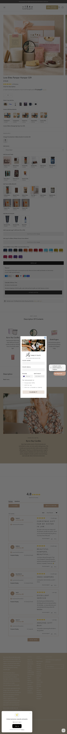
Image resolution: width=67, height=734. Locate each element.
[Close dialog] (45, 337)
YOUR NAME (26, 360)
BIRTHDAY (37, 373)
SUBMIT (33, 392)
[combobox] (23, 376)
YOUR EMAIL (26, 367)
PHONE (24, 373)
